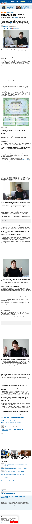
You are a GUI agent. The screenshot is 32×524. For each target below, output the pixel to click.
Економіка (6, 10)
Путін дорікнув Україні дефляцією (8, 493)
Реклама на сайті (7, 496)
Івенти (13, 496)
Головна (2, 10)
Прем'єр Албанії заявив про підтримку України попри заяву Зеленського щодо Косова (25, 8)
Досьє (17, 4)
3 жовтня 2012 (13, 10)
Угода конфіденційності (4, 497)
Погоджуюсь (14, 522)
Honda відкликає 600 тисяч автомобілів (8, 487)
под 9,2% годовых (25, 159)
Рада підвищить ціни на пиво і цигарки (8, 490)
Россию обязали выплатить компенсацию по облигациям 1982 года (14, 323)
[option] (8, 7)
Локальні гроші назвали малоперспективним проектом (13, 471)
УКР (28, 1)
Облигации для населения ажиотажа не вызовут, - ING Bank (13, 221)
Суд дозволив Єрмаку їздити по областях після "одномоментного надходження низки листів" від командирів (11, 8)
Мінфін (3, 429)
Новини (12, 1)
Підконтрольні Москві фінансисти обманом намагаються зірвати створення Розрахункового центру (14, 465)
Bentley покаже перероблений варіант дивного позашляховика (12, 480)
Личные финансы (10, 12)
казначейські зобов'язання (19, 429)
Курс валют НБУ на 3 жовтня (6, 477)
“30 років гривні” (9, 3)
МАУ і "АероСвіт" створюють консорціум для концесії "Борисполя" (12, 474)
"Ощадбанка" (15, 17)
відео (7, 429)
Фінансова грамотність (17, 3)
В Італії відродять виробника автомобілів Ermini (9, 483)
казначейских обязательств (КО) (22, 57)
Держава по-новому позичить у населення (10, 420)
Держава (9, 10)
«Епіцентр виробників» (26, 3)
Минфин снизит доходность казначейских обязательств (11, 422)
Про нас (2, 496)
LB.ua (11, 22)
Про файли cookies (3, 522)
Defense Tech (3, 3)
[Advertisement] (16, 72)
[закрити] (17, 516)
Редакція (16, 496)
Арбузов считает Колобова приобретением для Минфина (13, 417)
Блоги (17, 1)
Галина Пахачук (5, 431)
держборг (11, 429)
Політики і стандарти (22, 496)
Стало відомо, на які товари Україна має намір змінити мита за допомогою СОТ (15, 468)
